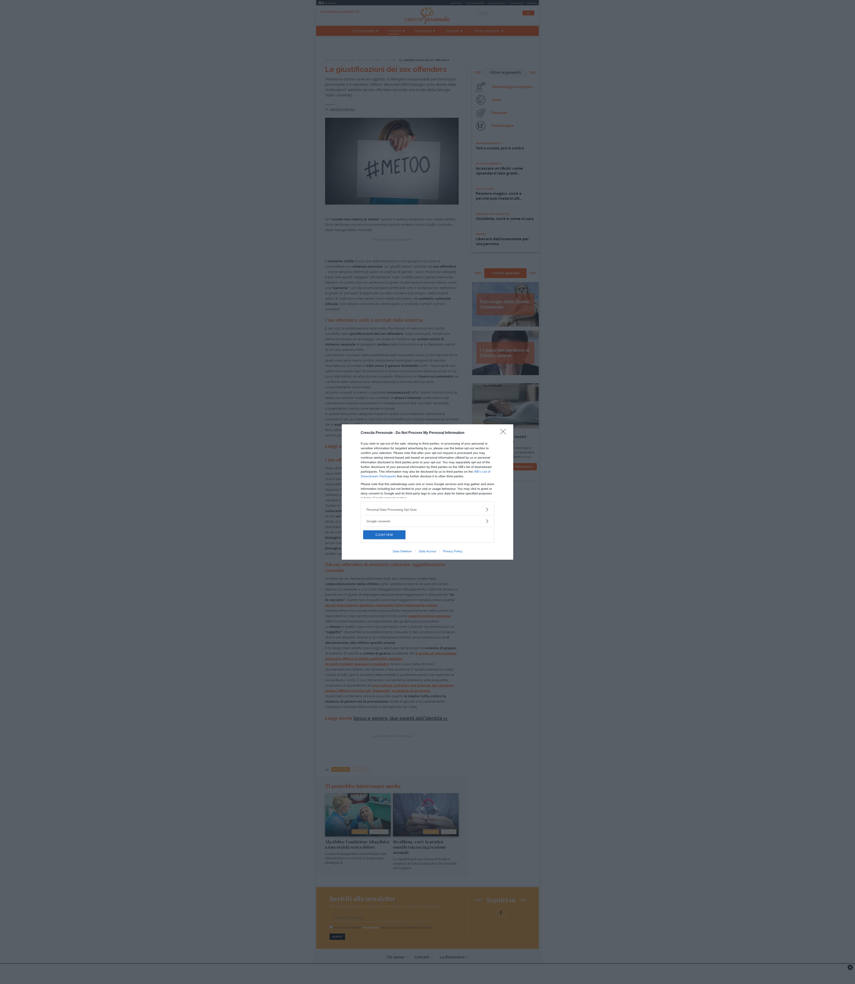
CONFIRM (384, 535)
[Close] (504, 433)
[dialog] (427, 492)
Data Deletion (402, 551)
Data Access (427, 551)
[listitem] (427, 509)
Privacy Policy (452, 551)
